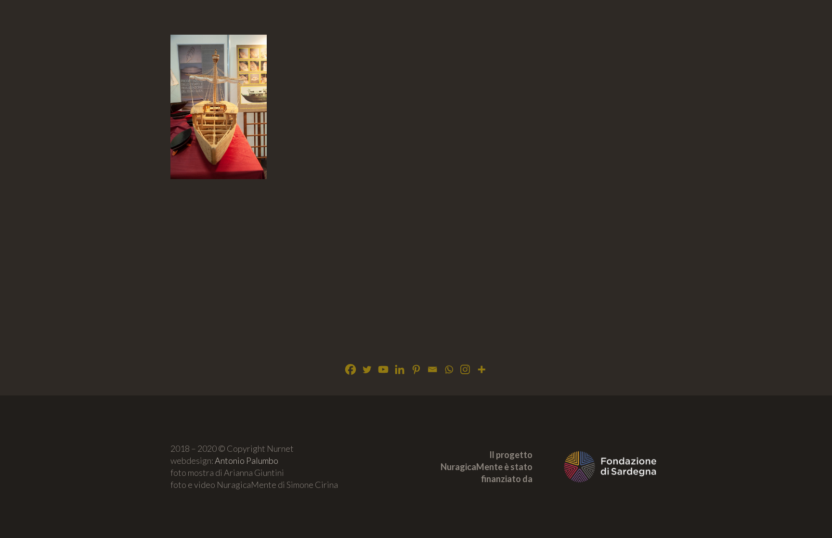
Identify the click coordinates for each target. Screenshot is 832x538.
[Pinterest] (416, 369)
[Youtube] (383, 369)
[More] (481, 369)
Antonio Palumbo (246, 460)
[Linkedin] (399, 369)
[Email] (432, 369)
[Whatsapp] (449, 369)
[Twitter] (367, 369)
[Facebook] (350, 369)
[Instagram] (465, 369)
